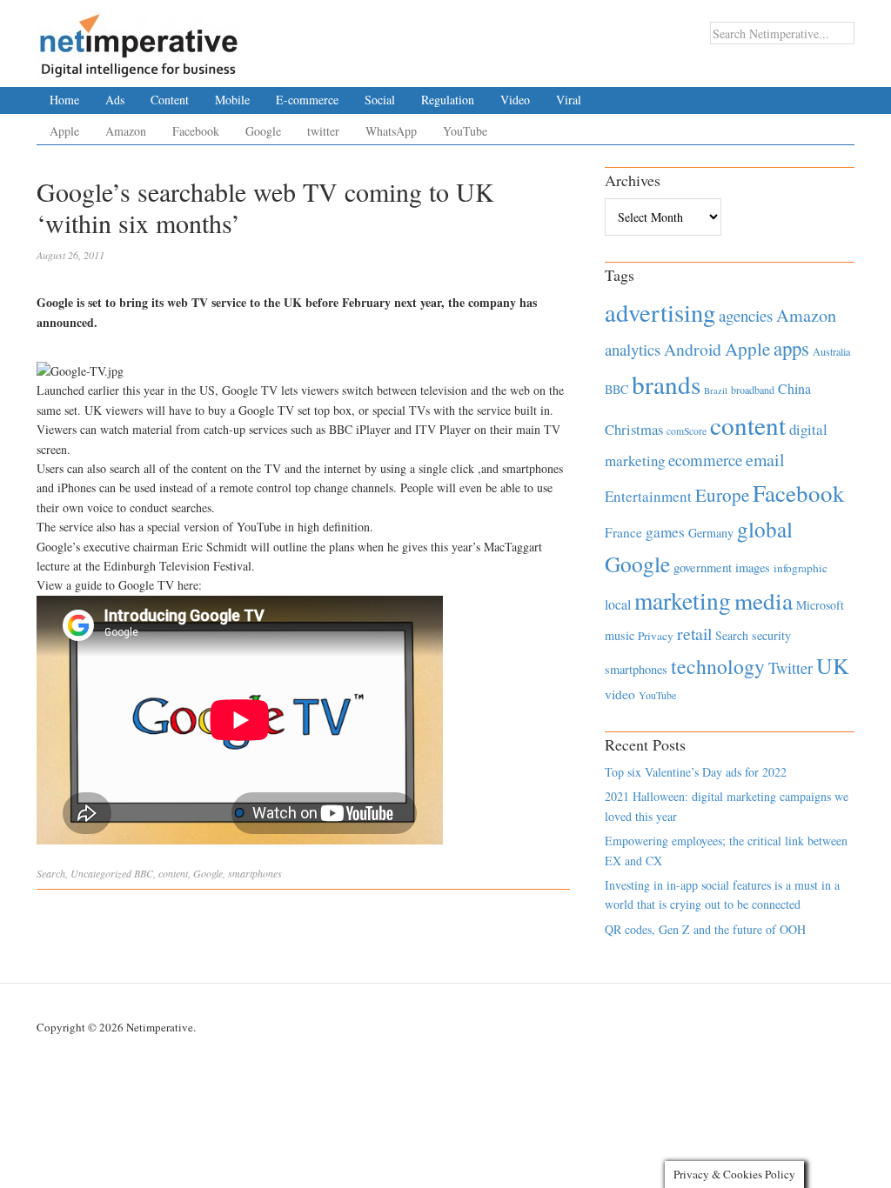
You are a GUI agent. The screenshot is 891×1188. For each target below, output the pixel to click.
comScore (687, 430)
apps (791, 348)
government (702, 567)
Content (170, 99)
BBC (143, 873)
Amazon (125, 131)
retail (694, 633)
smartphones (255, 873)
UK (832, 665)
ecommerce (705, 460)
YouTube (465, 131)
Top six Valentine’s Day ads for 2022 (696, 772)
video (620, 694)
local (618, 604)
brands (666, 384)
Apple (64, 131)
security (771, 635)
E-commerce (307, 99)
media (763, 600)
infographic (800, 568)
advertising (660, 312)
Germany (711, 532)
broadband (752, 390)
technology (718, 666)
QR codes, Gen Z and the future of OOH (705, 929)
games (665, 532)
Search (51, 873)
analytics (632, 349)
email (765, 459)
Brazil (715, 390)
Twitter (790, 667)
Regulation (447, 99)
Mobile (232, 99)
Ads (114, 99)
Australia (831, 351)
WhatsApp (391, 131)
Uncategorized (100, 873)
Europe (722, 495)
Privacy (655, 636)
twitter (323, 131)
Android (692, 349)
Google (263, 131)
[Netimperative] (139, 39)
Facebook (195, 131)
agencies (746, 315)
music (619, 635)
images (752, 567)
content (173, 873)
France (623, 532)
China (794, 388)
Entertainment (648, 496)
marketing (682, 600)
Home (64, 99)
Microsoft (820, 605)
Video (515, 99)
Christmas (634, 429)
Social (380, 99)
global (765, 529)
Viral (568, 99)
